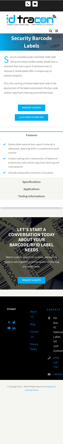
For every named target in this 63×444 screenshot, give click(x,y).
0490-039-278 (54, 362)
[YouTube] (9, 328)
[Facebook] (9, 322)
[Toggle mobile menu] (56, 30)
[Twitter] (14, 322)
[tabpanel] (31, 158)
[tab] (31, 134)
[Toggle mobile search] (50, 30)
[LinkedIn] (14, 328)
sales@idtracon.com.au (54, 374)
